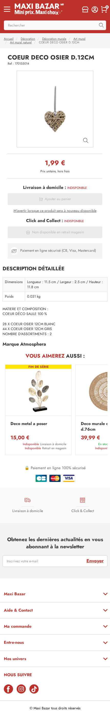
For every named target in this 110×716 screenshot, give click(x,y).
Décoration (28, 39)
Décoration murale (54, 39)
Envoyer (95, 560)
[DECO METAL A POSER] (38, 391)
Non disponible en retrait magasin (58, 232)
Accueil (9, 39)
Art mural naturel (21, 42)
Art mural (79, 39)
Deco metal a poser (28, 424)
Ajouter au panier (58, 199)
